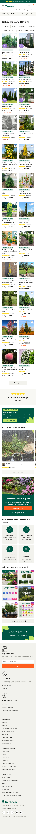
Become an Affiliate (8, 740)
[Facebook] (12, 812)
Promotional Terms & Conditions (11, 795)
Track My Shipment (7, 707)
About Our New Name (8, 769)
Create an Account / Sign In (10, 710)
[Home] (9, 5)
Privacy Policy (6, 777)
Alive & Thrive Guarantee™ (10, 780)
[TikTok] (8, 812)
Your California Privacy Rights (10, 792)
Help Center (5, 757)
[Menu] (3, 5)
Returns (4, 783)
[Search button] (26, 5)
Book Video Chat (18, 508)
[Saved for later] (15, 35)
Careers (4, 725)
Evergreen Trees (29, 10)
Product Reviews (7, 737)
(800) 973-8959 (19, 513)
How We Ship (6, 760)
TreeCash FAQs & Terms (9, 766)
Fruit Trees (19, 10)
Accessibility (5, 789)
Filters (7, 26)
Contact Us (5, 688)
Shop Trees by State (8, 731)
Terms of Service (7, 786)
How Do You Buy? (10, 420)
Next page (17, 383)
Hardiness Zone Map (8, 763)
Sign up (18, 666)
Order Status (5, 751)
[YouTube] (16, 812)
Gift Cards (5, 734)
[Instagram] (3, 812)
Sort (15, 26)
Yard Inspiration (6, 743)
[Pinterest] (21, 812)
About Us (4, 722)
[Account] (29, 5)
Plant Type (22, 26)
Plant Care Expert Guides (9, 728)
